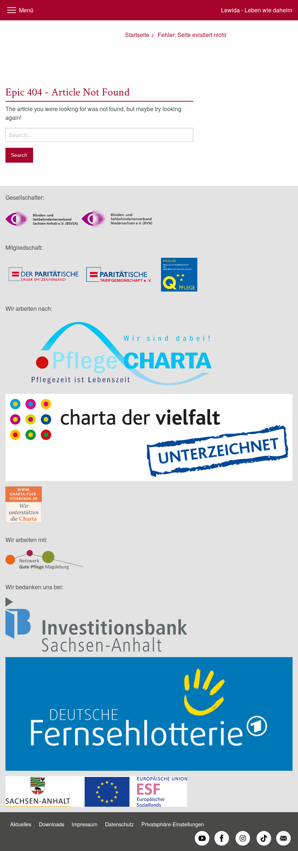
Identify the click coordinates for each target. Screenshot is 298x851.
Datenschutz (119, 824)
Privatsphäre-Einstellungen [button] (172, 824)
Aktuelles (20, 824)
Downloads (51, 824)
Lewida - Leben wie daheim (256, 10)
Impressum (84, 824)
